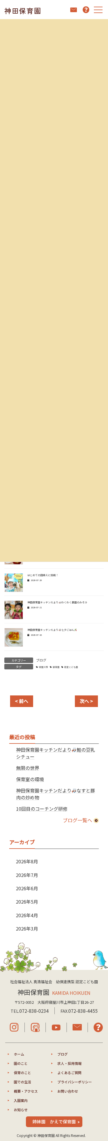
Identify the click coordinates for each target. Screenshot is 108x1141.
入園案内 (21, 1100)
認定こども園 (71, 667)
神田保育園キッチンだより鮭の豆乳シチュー (55, 753)
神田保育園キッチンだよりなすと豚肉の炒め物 (55, 794)
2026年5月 (27, 901)
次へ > (86, 700)
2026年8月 (27, 861)
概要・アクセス (26, 1091)
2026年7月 (27, 874)
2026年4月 (27, 915)
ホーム (19, 1054)
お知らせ (21, 1109)
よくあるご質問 (69, 1072)
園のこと (21, 1063)
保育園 (56, 667)
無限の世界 (27, 767)
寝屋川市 (43, 667)
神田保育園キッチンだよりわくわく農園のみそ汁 (57, 602)
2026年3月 (27, 928)
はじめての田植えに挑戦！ (42, 575)
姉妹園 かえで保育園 (54, 1121)
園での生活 (22, 1081)
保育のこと (22, 1072)
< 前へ (21, 700)
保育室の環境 (30, 779)
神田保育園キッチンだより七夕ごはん (50, 630)
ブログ (41, 660)
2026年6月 (27, 888)
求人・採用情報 (69, 1063)
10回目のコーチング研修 (41, 808)
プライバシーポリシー (74, 1081)
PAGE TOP (99, 1101)
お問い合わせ (67, 1091)
